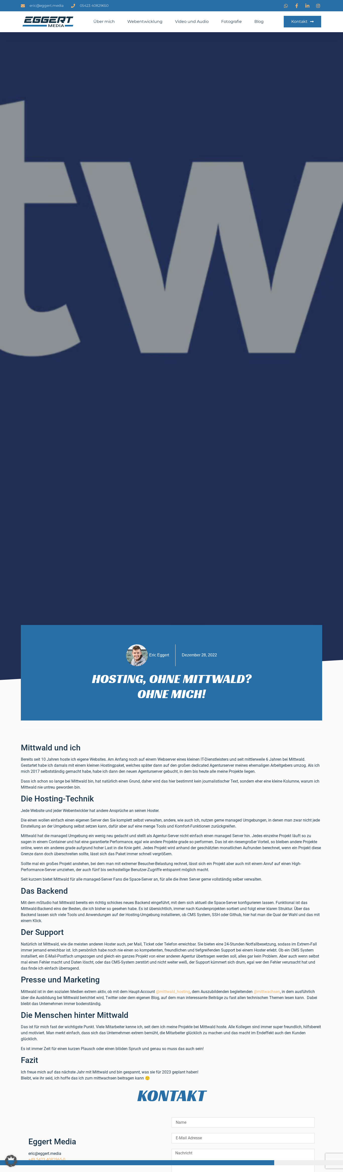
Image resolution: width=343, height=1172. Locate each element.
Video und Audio (192, 21)
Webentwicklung (144, 21)
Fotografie (231, 21)
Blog (259, 21)
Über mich (104, 21)
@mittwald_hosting (173, 991)
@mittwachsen (267, 991)
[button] (11, 1161)
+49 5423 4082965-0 (46, 1159)
